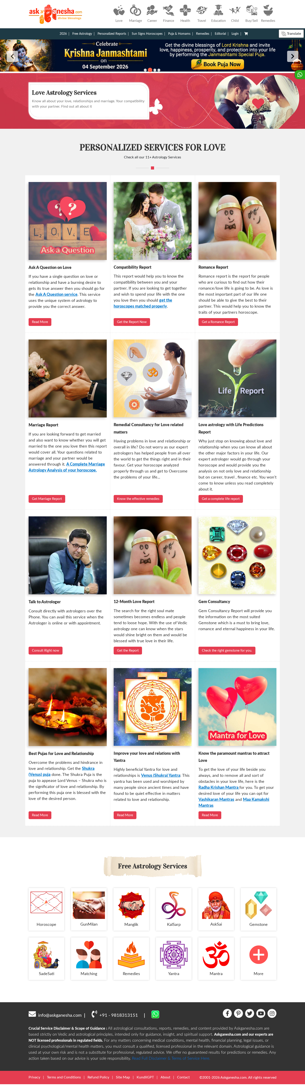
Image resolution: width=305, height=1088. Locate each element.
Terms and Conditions (64, 1077)
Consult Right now (45, 650)
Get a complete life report (221, 499)
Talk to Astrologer (45, 602)
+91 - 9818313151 (118, 1015)
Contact (183, 1077)
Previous (12, 56)
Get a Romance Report (218, 322)
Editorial (220, 33)
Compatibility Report (132, 268)
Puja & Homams (179, 33)
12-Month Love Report (134, 602)
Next (292, 56)
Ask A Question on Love (50, 268)
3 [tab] (154, 70)
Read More (40, 322)
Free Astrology (82, 33)
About (165, 1077)
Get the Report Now (132, 322)
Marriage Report (43, 425)
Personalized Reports (112, 33)
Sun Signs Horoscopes (147, 33)
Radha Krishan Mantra (218, 788)
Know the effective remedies (138, 499)
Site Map (123, 1077)
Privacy (34, 1077)
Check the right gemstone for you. (227, 650)
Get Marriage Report (47, 499)
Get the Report (128, 650)
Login (235, 33)
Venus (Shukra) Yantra (160, 776)
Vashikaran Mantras (216, 800)
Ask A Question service (56, 295)
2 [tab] (149, 70)
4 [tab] (158, 70)
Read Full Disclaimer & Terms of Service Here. (171, 1059)
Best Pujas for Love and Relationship (61, 754)
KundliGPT (145, 1077)
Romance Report (213, 268)
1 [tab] (145, 70)
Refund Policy (98, 1077)
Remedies (202, 33)
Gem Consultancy (214, 602)
